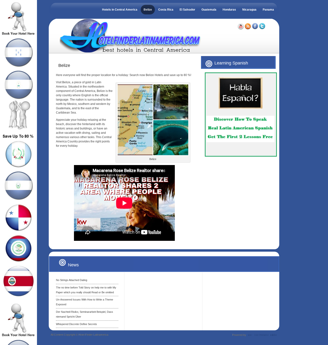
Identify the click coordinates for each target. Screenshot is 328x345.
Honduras (229, 9)
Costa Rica (165, 9)
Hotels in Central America (119, 9)
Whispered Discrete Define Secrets (76, 324)
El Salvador (187, 9)
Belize (148, 9)
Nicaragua (249, 9)
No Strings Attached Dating (71, 280)
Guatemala (208, 9)
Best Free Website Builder (262, 334)
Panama (268, 9)
